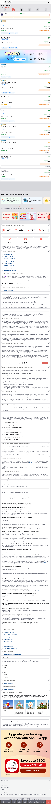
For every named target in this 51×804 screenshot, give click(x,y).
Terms (16, 794)
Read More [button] (33, 208)
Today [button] (3, 7)
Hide (47, 626)
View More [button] (47, 441)
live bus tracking (32, 462)
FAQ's (13, 794)
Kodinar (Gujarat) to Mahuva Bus (10, 648)
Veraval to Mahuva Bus (8, 637)
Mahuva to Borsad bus (27, 476)
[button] (1, 2)
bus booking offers (15, 452)
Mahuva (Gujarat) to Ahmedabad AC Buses (12, 654)
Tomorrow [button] (7, 7)
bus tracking (40, 590)
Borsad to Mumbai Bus (8, 254)
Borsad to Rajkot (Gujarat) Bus (10, 258)
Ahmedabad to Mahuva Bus (9, 632)
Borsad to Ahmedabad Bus (9, 261)
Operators (31, 794)
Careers (38, 794)
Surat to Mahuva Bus (8, 641)
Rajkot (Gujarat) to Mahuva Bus (10, 634)
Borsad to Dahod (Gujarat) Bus (10, 270)
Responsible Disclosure (25, 794)
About (7, 794)
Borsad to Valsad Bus (8, 267)
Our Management (43, 794)
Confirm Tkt (28, 798)
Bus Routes (7, 206)
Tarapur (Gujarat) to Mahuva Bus (10, 643)
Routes (35, 794)
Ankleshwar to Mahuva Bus (9, 635)
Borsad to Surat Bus (8, 263)
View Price (45, 362)
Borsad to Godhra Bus (8, 259)
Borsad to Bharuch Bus (8, 256)
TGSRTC (17, 711)
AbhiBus (21, 798)
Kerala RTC (40, 711)
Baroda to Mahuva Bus (8, 639)
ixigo (24, 798)
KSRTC (28, 711)
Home (2, 206)
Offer (5, 794)
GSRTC (5, 276)
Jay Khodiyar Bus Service (22, 278)
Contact (10, 794)
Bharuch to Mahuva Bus (8, 646)
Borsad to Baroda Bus (8, 268)
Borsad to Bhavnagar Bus (9, 265)
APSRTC (6, 710)
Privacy (19, 794)
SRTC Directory (22, 697)
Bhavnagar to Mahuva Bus (9, 644)
